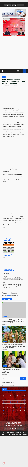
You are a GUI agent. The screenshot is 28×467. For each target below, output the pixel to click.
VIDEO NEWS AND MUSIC (10, 425)
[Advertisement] (14, 53)
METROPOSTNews (7, 85)
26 (10, 411)
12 (10, 405)
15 (20, 405)
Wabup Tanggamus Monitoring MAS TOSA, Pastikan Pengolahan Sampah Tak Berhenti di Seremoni (14, 334)
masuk (8, 295)
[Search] (20, 71)
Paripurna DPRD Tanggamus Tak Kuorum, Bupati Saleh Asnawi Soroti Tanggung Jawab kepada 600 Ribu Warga (14, 310)
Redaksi (8, 422)
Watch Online (24, 71)
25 (7, 411)
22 (20, 408)
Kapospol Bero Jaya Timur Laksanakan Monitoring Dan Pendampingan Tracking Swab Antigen (12, 285)
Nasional (3, 77)
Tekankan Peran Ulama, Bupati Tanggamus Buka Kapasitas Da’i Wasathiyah (14, 359)
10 (3, 405)
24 (3, 411)
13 (14, 405)
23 (24, 408)
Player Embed (19, 425)
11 (7, 405)
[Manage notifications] (4, 463)
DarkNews (18, 434)
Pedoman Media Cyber (16, 422)
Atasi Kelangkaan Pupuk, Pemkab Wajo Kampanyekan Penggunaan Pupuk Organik (13, 278)
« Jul (3, 418)
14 (17, 405)
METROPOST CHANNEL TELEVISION (13, 424)
